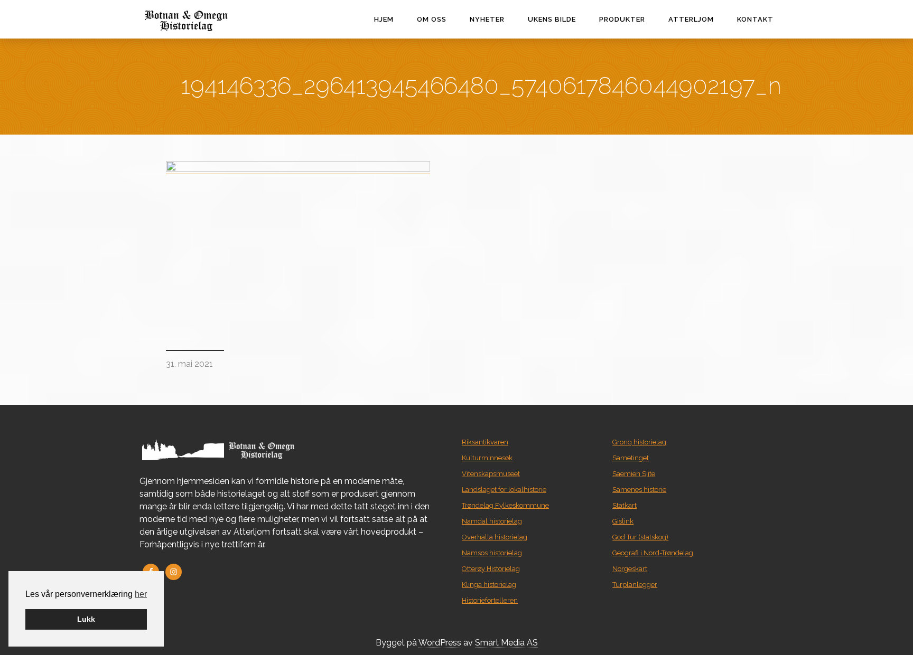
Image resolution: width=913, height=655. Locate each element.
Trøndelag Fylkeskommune (505, 505)
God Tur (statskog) (640, 537)
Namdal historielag (492, 521)
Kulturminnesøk (487, 458)
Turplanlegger (634, 584)
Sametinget (630, 458)
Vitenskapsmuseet (491, 474)
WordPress (439, 643)
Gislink (622, 521)
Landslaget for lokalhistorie (504, 489)
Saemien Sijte (633, 474)
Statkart (624, 505)
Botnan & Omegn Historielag (208, 20)
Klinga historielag (489, 584)
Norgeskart (629, 569)
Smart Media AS (506, 643)
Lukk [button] (86, 619)
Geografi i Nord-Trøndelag (652, 553)
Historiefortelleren (490, 600)
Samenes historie (639, 489)
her (141, 594)
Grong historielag (639, 442)
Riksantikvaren (485, 442)
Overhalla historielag (494, 537)
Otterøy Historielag (491, 569)
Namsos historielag (492, 553)
